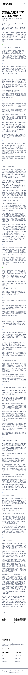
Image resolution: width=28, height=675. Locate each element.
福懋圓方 (9, 368)
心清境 (13, 47)
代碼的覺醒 (7, 4)
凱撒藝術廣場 (8, 107)
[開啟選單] (24, 4)
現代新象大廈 (13, 129)
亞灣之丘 (23, 240)
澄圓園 (20, 190)
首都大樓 (5, 307)
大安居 (23, 500)
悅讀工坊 (23, 563)
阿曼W (14, 147)
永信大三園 (17, 176)
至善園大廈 (21, 275)
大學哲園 (11, 574)
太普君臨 (15, 107)
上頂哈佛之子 (11, 589)
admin (3, 613)
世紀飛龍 (6, 325)
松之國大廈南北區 (16, 38)
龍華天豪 (15, 184)
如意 (9, 470)
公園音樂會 (16, 272)
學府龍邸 (14, 111)
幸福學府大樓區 (13, 137)
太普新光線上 (11, 23)
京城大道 (19, 555)
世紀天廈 (6, 549)
